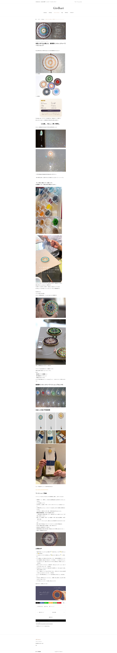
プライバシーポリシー (39, 641)
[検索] (75, 2)
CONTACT (72, 12)
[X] (37, 651)
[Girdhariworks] (58, 8)
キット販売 (46, 113)
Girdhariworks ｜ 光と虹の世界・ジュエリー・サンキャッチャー (46, 1)
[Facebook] (38, 651)
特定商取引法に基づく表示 (39, 643)
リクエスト (49, 114)
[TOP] (114, 650)
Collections (45, 12)
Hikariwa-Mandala (56, 12)
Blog (62, 12)
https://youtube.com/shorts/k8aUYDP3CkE (42, 489)
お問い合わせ (38, 639)
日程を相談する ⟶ (51, 110)
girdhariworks (41, 606)
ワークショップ (52, 606)
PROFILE (66, 12)
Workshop (50, 12)
